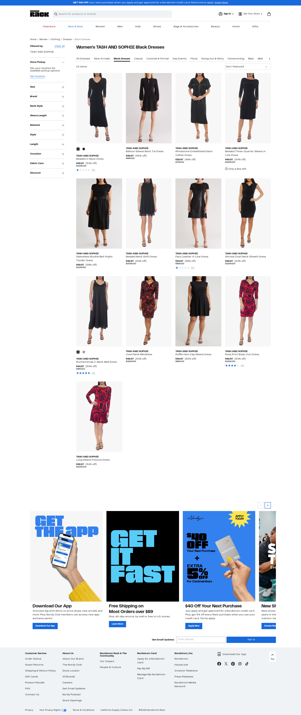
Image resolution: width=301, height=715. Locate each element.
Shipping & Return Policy (40, 671)
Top (272, 659)
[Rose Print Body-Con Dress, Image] (248, 311)
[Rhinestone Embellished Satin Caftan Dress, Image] (198, 108)
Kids (138, 27)
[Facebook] (219, 664)
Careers (67, 683)
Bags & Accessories (186, 27)
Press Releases (183, 677)
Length (34, 144)
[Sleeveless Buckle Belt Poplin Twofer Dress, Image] (99, 213)
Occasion (35, 154)
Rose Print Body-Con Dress (242, 354)
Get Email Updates (73, 689)
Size (32, 87)
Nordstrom (181, 659)
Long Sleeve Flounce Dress (93, 460)
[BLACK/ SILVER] (78, 149)
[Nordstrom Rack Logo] (39, 13)
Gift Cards (31, 677)
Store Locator (71, 671)
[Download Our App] (66, 556)
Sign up (251, 640)
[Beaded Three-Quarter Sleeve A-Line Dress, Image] (248, 108)
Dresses (67, 40)
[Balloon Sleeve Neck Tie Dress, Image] (149, 108)
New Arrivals (102, 59)
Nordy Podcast (71, 695)
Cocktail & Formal (157, 59)
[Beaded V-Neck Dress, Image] (99, 108)
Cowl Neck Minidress (139, 354)
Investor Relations (186, 671)
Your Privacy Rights (50, 710)
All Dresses (83, 59)
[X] (226, 664)
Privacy (29, 710)
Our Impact (107, 661)
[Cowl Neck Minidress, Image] (149, 311)
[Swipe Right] (268, 505)
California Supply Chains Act (116, 710)
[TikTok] (247, 664)
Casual (138, 59)
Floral (193, 59)
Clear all (60, 46)
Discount (35, 173)
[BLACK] (78, 352)
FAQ (27, 689)
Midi (260, 59)
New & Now (75, 27)
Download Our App (45, 626)
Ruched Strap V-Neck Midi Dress (96, 362)
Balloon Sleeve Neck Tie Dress (145, 151)
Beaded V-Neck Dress (90, 159)
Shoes (157, 27)
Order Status (33, 659)
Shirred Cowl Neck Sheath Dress (245, 257)
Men (120, 27)
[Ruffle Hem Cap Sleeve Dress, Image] (198, 311)
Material (35, 125)
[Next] (269, 58)
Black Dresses (122, 59)
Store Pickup (37, 62)
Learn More (117, 624)
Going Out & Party (212, 59)
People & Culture (110, 667)
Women (100, 27)
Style (33, 135)
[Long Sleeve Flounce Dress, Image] (99, 416)
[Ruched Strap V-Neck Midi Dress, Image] (99, 311)
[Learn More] (142, 556)
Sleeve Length (38, 116)
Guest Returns (34, 665)
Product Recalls (35, 683)
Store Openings (72, 700)
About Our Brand (72, 659)
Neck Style (36, 106)
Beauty (215, 27)
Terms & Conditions (83, 710)
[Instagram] (240, 664)
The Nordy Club (72, 665)
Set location (37, 76)
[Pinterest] (233, 664)
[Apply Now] (219, 556)
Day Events (180, 59)
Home (236, 27)
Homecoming (236, 59)
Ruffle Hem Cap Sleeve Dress (193, 354)
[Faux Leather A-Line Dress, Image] (198, 213)
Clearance (49, 27)
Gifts (255, 27)
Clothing (55, 40)
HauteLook (181, 665)
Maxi (251, 59)
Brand (33, 96)
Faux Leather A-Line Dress (191, 257)
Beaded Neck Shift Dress (141, 257)
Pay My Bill (143, 669)
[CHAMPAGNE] (83, 352)
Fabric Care (37, 163)
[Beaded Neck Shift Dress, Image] (149, 213)
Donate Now (270, 626)
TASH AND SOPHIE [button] (42, 52)
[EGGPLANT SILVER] (83, 149)
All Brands (68, 677)
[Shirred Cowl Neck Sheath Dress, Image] (248, 213)
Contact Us (32, 695)
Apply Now (221, 3)
